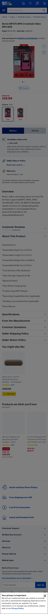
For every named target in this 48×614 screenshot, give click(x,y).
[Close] (45, 596)
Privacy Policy (17, 608)
